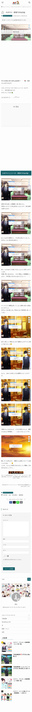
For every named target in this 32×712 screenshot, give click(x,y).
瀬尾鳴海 (21, 495)
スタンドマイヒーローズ (8, 615)
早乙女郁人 (14, 495)
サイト (4, 550)
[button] (10, 502)
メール (4, 544)
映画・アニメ (5, 629)
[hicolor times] (16, 2)
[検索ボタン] (29, 2)
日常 (3, 632)
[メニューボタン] (2, 2)
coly (10, 495)
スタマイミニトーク (7, 15)
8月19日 (5, 495)
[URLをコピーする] (21, 502)
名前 (4, 539)
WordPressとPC (6, 622)
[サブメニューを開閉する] (29, 615)
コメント (5, 520)
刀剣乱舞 (4, 618)
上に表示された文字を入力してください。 (12, 559)
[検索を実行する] (29, 579)
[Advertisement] (16, 59)
